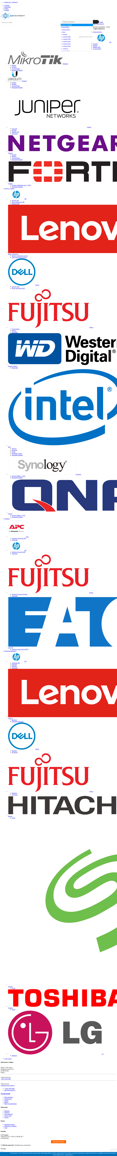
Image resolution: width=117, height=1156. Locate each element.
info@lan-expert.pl (98, 24)
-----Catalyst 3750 (65, 43)
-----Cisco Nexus (65, 51)
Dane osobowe (8, 1097)
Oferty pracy (8, 1116)
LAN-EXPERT (65, 27)
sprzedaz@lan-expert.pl (7, 1085)
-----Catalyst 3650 (65, 41)
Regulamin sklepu (9, 1124)
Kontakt (6, 10)
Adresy (6, 1100)
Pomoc (6, 8)
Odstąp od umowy (58, 1141)
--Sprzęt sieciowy (65, 29)
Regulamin (7, 7)
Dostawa (7, 1112)
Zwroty (6, 1117)
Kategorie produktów (66, 25)
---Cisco (63, 32)
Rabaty (6, 1102)
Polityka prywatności (10, 1126)
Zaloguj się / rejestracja (11, 2)
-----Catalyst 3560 (65, 39)
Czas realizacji (8, 1114)
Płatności (7, 1111)
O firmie (6, 5)
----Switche (64, 34)
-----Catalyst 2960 (65, 36)
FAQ (5, 1128)
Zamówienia (8, 1099)
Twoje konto (5, 1094)
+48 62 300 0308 (6, 1079)
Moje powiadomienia (10, 1104)
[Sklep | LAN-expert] (13, 19)
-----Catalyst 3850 (65, 46)
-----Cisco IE (64, 48)
